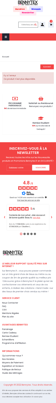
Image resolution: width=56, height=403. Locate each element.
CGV (4, 309)
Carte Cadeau (9, 332)
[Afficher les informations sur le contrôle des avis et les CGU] (46, 197)
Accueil (5, 56)
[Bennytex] (28, 2)
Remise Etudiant (10, 336)
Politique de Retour (11, 369)
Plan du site (8, 316)
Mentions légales (10, 313)
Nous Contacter (10, 302)
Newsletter (28, 12)
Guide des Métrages (12, 373)
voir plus (36, 217)
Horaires (20, 9)
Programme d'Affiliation (14, 343)
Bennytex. (27, 384)
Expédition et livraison (13, 366)
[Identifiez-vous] (42, 24)
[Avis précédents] (4, 217)
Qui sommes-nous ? (12, 355)
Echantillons (8, 339)
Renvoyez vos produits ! (41, 106)
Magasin (36, 9)
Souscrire (41, 167)
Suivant (47, 66)
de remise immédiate (15, 108)
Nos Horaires (8, 359)
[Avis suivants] (52, 217)
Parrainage (7, 329)
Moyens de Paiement (12, 362)
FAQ (4, 306)
